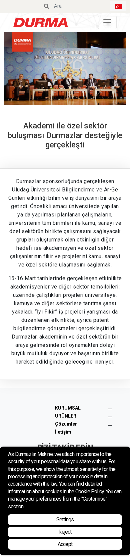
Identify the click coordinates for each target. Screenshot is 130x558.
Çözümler (66, 424)
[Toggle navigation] (107, 22)
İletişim (63, 432)
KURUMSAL (68, 408)
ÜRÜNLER (65, 416)
